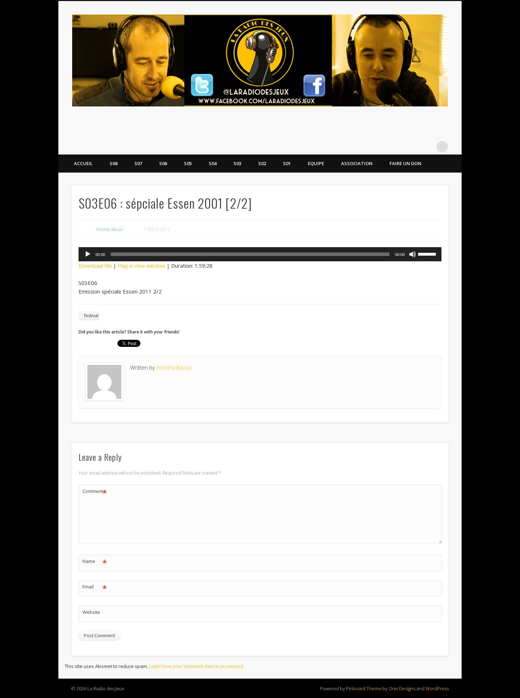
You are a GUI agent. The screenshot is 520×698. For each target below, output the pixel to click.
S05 (188, 163)
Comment (94, 492)
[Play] (87, 254)
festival (91, 316)
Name (94, 562)
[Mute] (412, 254)
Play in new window (141, 265)
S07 (138, 163)
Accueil (83, 163)
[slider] (428, 253)
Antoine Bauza (109, 229)
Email (94, 587)
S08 (113, 163)
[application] (260, 254)
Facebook (413, 146)
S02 (262, 163)
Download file (95, 265)
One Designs (401, 688)
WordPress (437, 688)
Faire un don (405, 163)
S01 (287, 163)
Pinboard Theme (363, 688)
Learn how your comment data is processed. (196, 666)
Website (91, 612)
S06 (163, 163)
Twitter (427, 146)
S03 (237, 163)
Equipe (316, 163)
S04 (212, 163)
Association (356, 163)
